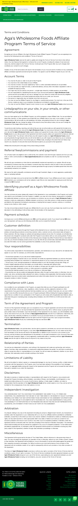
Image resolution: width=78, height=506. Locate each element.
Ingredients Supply (47, 2)
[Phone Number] (69, 499)
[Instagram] (60, 499)
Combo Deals (7, 15)
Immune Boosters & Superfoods (13, 19)
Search (41, 9)
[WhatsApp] (65, 499)
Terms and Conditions (69, 485)
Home (49, 475)
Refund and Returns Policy (68, 487)
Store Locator (72, 479)
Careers (48, 485)
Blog (49, 483)
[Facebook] (55, 499)
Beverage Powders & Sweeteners (25, 15)
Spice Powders (59, 15)
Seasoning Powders (45, 15)
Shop (49, 479)
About (49, 477)
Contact (48, 489)
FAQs (49, 487)
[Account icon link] (75, 9)
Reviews (48, 481)
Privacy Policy (71, 483)
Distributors (59, 2)
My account (72, 475)
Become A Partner (70, 2)
